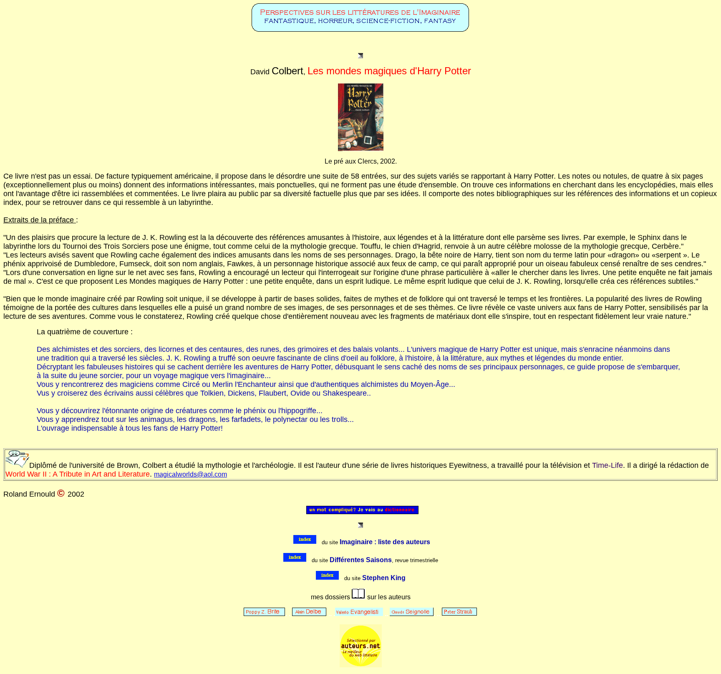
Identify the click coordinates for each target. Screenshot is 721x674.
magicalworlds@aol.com (190, 474)
